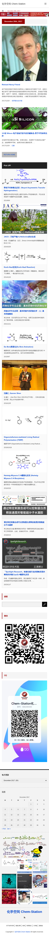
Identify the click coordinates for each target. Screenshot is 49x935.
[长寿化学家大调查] (9, 881)
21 (24, 820)
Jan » (9, 829)
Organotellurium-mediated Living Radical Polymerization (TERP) (21, 438)
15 (31, 815)
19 (11, 820)
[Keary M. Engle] (24, 896)
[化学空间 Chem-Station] (13, 4)
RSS (24, 917)
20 (18, 820)
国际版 (41, 925)
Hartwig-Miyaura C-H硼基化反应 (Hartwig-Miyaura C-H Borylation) (21, 476)
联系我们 (29, 925)
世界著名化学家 (17, 101)
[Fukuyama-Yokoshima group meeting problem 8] (24, 846)
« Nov (4, 829)
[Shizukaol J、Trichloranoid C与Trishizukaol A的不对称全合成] (40, 896)
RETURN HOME (9, 155)
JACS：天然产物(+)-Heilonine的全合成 (19, 237)
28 (24, 825)
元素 (13, 145)
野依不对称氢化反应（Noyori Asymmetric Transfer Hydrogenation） (24, 189)
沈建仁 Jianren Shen (12, 393)
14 (24, 815)
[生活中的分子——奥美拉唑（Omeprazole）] (40, 881)
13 (18, 815)
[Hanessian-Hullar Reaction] (9, 862)
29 (31, 825)
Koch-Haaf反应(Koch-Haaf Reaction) (19, 267)
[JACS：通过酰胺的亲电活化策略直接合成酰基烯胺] (40, 865)
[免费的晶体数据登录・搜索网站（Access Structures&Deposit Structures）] (24, 881)
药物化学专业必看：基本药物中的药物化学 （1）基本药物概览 (24, 312)
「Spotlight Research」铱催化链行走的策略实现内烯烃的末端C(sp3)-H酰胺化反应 (24, 573)
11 (5, 815)
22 (31, 820)
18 (5, 820)
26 (11, 825)
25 (5, 825)
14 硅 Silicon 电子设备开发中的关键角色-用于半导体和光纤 (24, 134)
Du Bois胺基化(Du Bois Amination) (18, 347)
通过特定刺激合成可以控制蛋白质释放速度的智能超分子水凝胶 (24, 523)
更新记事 (18, 925)
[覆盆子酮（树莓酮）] (9, 896)
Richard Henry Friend (11, 85)
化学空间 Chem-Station (24, 912)
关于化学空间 (10, 925)
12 (11, 815)
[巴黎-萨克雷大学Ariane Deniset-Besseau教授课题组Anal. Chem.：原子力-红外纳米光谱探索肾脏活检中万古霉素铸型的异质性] (24, 865)
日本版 (35, 925)
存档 (23, 925)
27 (18, 825)
